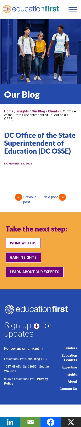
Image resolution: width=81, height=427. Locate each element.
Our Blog (38, 111)
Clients (53, 111)
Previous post (29, 198)
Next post (50, 197)
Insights (22, 111)
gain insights (23, 257)
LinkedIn (35, 348)
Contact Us (68, 389)
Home (9, 111)
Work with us (23, 243)
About (72, 381)
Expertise (69, 367)
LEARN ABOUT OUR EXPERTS (34, 272)
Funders (70, 348)
